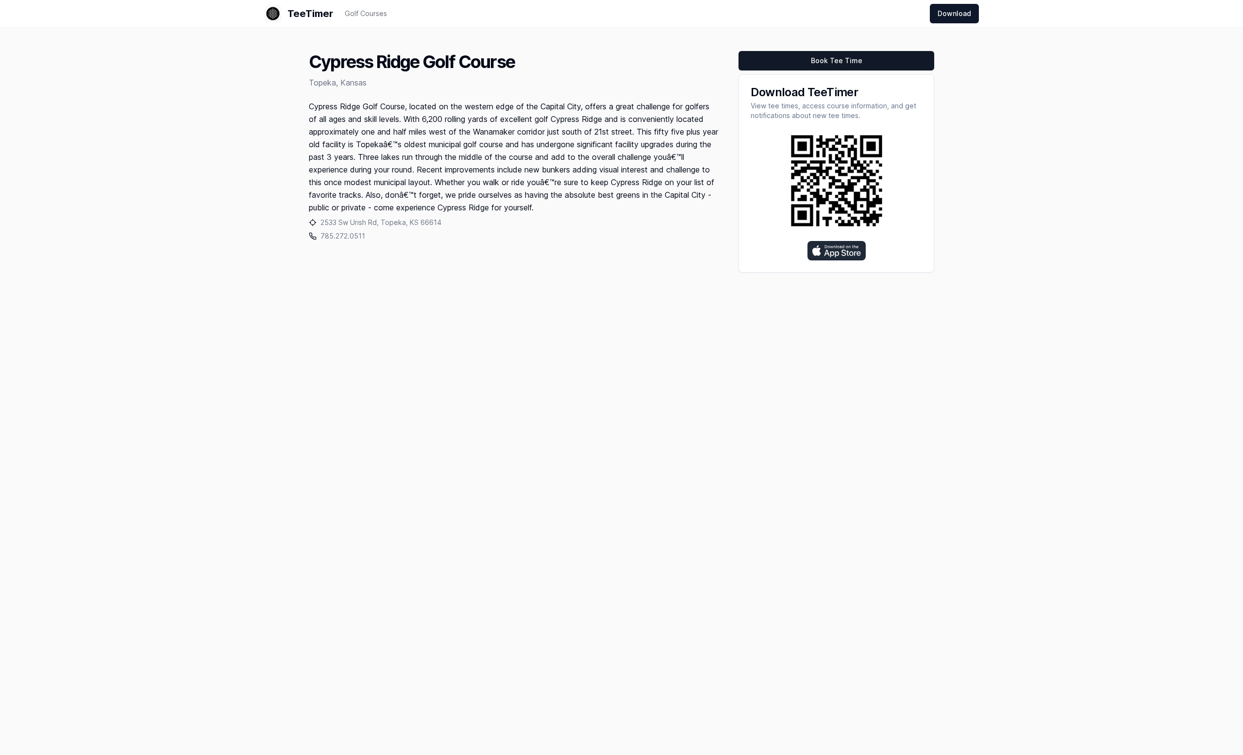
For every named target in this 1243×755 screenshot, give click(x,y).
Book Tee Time (836, 60)
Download (954, 13)
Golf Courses (366, 13)
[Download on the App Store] (836, 250)
